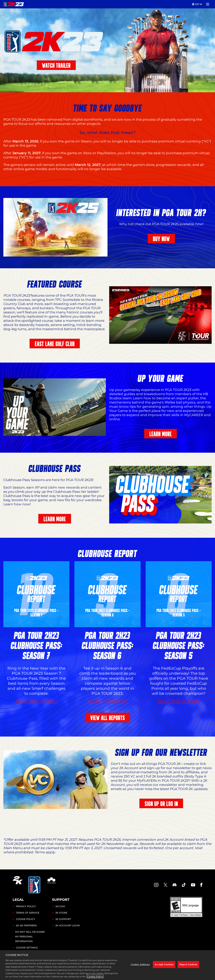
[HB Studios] (51, 885)
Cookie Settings (27, 947)
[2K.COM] (18, 885)
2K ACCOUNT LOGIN (67, 925)
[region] (107, 965)
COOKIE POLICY (25, 919)
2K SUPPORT (63, 919)
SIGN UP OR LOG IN (161, 803)
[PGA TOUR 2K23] (13, 4)
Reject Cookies (188, 964)
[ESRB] (186, 907)
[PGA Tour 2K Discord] (175, 885)
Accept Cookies (164, 964)
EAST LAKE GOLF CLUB (55, 344)
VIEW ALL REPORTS (107, 718)
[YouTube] (193, 885)
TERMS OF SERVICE (27, 912)
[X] (165, 885)
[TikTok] (184, 885)
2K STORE (61, 912)
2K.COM (60, 906)
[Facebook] (201, 885)
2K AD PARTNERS (26, 925)
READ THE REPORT (36, 701)
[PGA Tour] (34, 885)
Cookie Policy (95, 976)
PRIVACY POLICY (26, 906)
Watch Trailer (56, 65)
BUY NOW (161, 239)
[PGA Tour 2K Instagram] (156, 885)
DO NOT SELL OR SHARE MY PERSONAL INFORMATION (30, 936)
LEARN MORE (160, 434)
